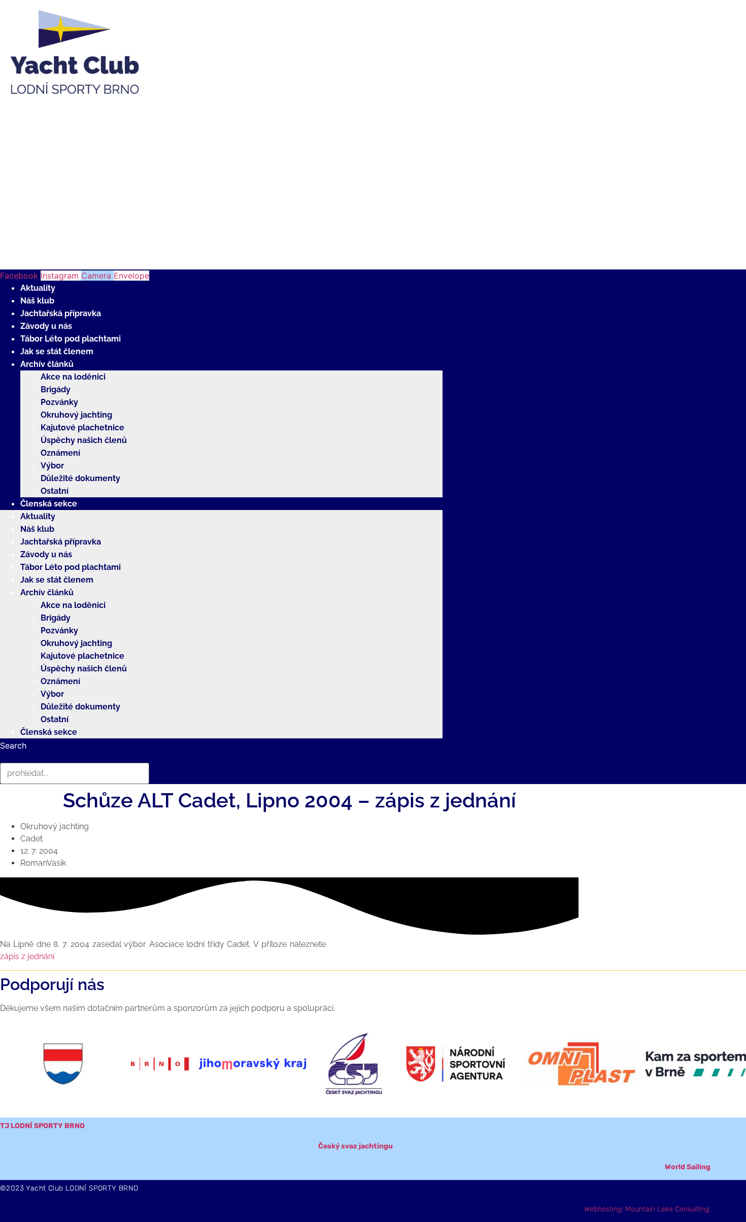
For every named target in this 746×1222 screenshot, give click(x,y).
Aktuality (37, 288)
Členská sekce (48, 503)
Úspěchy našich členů (84, 440)
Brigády (56, 389)
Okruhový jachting (76, 415)
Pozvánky (59, 402)
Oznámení (60, 453)
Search (13, 745)
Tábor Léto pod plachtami (70, 339)
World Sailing (687, 1167)
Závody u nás (46, 326)
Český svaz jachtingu (355, 1146)
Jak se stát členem (56, 351)
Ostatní (55, 491)
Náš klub (37, 301)
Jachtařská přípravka (60, 313)
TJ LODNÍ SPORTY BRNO (42, 1126)
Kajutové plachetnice (82, 427)
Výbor (52, 465)
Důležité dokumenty (80, 478)
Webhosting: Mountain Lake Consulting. (647, 1209)
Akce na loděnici (73, 377)
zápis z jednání (27, 956)
